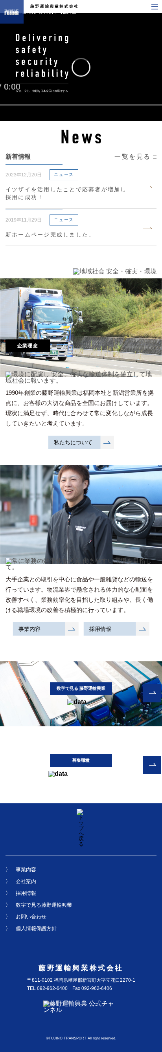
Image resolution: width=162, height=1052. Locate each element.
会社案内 (26, 881)
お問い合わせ (31, 917)
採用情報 (100, 629)
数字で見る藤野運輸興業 (44, 905)
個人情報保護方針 (36, 928)
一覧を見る (132, 156)
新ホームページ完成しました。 (50, 234)
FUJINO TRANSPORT (68, 1038)
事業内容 (29, 629)
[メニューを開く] (154, 6)
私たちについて (73, 442)
